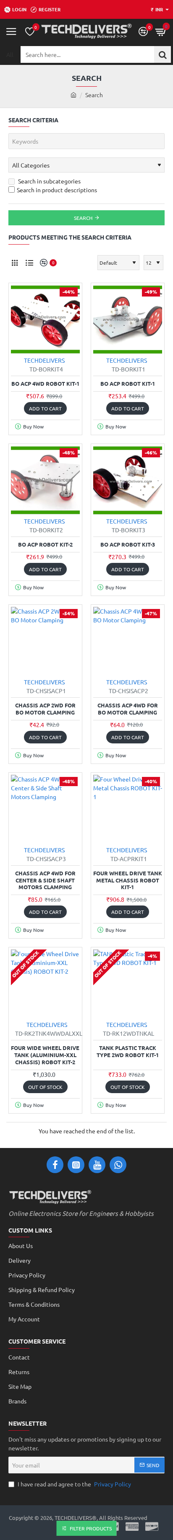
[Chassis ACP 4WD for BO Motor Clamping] (127, 641)
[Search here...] (162, 54)
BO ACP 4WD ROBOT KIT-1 (45, 383)
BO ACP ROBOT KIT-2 (45, 544)
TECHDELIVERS (44, 360)
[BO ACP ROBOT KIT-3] (127, 480)
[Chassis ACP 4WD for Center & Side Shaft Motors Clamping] (45, 809)
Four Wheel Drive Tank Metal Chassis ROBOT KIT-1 (127, 880)
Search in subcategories (49, 181)
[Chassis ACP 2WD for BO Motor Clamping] (45, 641)
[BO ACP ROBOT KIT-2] (45, 480)
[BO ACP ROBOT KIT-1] (127, 319)
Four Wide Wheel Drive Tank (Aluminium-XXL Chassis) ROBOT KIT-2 (45, 1055)
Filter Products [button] (91, 1528)
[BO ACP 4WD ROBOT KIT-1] (45, 319)
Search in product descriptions (57, 189)
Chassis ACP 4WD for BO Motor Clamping (127, 709)
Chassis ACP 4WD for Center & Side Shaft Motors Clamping (45, 880)
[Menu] (11, 31)
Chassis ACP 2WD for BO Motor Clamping (45, 709)
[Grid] (14, 262)
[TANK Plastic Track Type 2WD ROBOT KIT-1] (127, 983)
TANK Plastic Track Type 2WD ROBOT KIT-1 (128, 1051)
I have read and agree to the (73, 1484)
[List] (29, 262)
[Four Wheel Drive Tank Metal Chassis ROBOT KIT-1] (127, 809)
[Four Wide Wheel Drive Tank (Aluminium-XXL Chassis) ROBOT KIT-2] (45, 983)
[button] (45, 408)
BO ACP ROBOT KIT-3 (127, 544)
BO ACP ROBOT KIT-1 (127, 383)
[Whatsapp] (118, 1164)
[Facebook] (55, 1164)
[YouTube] (97, 1164)
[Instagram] (76, 1164)
